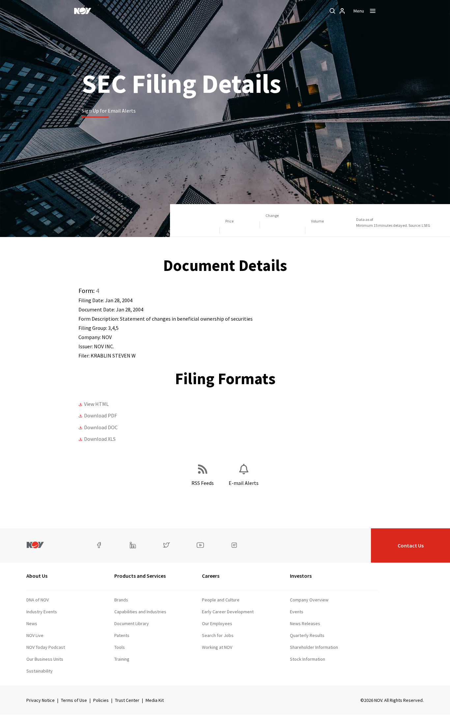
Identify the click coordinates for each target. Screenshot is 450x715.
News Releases (305, 623)
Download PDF (100, 415)
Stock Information (307, 659)
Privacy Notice (40, 700)
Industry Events (41, 612)
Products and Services (140, 575)
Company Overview (309, 600)
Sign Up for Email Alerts (109, 110)
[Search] (332, 11)
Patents (121, 635)
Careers (210, 575)
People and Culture (220, 600)
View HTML (96, 404)
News (31, 623)
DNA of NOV (37, 600)
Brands (121, 600)
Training (121, 659)
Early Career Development (228, 612)
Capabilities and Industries (140, 612)
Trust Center (127, 700)
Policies (101, 700)
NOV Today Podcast (45, 647)
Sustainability (39, 671)
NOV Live (34, 635)
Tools (119, 647)
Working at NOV (217, 647)
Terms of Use (74, 700)
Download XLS (100, 439)
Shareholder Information (314, 647)
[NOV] (82, 11)
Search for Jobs (218, 635)
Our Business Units (44, 659)
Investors (301, 575)
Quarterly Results (307, 635)
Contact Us (411, 545)
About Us (36, 575)
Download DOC (101, 427)
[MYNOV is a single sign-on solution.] (342, 11)
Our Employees (217, 623)
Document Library (131, 623)
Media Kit (155, 700)
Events (296, 612)
